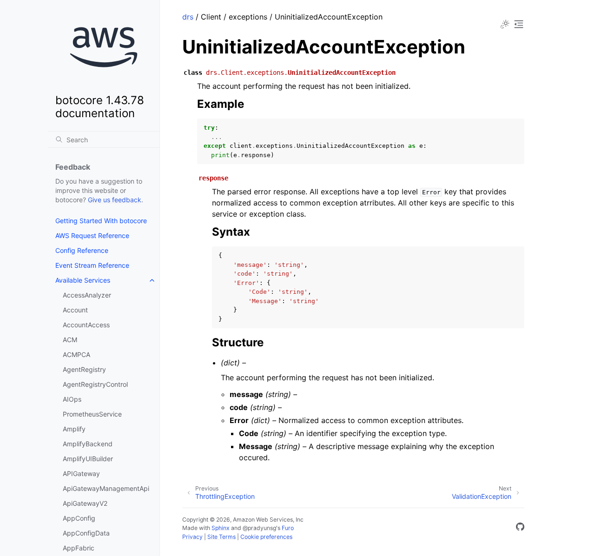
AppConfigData (86, 533)
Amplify (74, 429)
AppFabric (78, 548)
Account (75, 310)
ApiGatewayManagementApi (106, 488)
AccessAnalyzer (87, 295)
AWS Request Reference (92, 235)
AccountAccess (86, 325)
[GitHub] (520, 528)
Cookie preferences (266, 536)
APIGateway (81, 473)
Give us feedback (114, 200)
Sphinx (221, 527)
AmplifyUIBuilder (88, 459)
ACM (70, 340)
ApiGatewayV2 (85, 503)
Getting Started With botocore (101, 221)
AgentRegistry (84, 369)
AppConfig (79, 518)
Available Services (82, 280)
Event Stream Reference (92, 265)
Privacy (192, 536)
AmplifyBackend (87, 444)
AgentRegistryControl (95, 384)
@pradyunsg (259, 527)
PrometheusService (92, 414)
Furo (288, 527)
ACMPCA (76, 354)
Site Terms (221, 536)
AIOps (72, 399)
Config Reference (81, 250)
